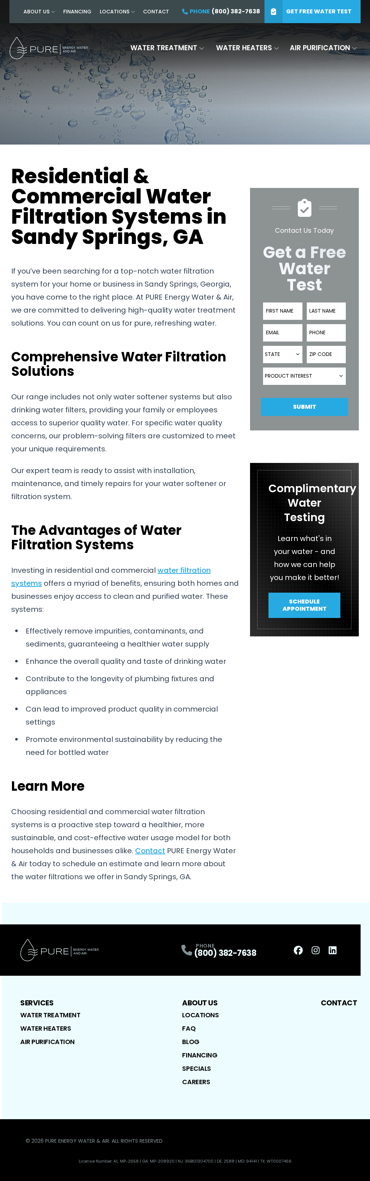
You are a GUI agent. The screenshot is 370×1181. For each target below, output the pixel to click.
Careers (196, 1081)
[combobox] (282, 354)
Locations (114, 11)
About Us (36, 11)
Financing (77, 11)
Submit (304, 407)
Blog (190, 1041)
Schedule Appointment (305, 605)
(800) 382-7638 (225, 953)
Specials (196, 1068)
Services (36, 1003)
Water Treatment (163, 48)
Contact (156, 11)
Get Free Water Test (319, 11)
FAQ (188, 1028)
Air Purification (320, 48)
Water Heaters (244, 48)
